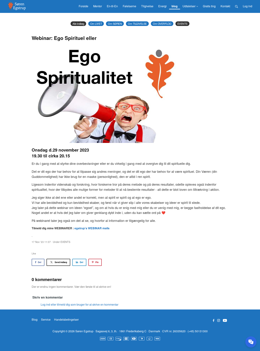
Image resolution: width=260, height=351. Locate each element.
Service (46, 319)
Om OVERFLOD (162, 23)
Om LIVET (96, 23)
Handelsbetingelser (66, 319)
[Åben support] (250, 341)
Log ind (247, 6)
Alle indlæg (78, 23)
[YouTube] (224, 320)
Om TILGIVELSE (137, 23)
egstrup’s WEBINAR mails (91, 228)
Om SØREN (115, 23)
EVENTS (182, 23)
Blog (34, 319)
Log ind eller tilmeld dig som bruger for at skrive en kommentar (79, 304)
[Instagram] (218, 320)
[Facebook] (213, 320)
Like (34, 253)
